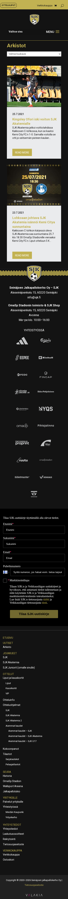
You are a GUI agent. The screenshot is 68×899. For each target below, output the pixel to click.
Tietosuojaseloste (13, 844)
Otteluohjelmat (11, 704)
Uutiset (8, 643)
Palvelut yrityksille (13, 801)
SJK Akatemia (11, 662)
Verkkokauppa (44, 5)
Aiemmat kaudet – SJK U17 (22, 741)
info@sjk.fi (34, 297)
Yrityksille (10, 797)
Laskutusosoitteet (13, 833)
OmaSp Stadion (12, 781)
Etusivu (8, 637)
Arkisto (7, 647)
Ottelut (8, 674)
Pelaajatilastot (13, 764)
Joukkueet (10, 653)
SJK (5, 657)
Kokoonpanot (11, 748)
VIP (7, 693)
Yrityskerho (11, 817)
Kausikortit (11, 688)
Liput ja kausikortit (13, 677)
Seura (7, 771)
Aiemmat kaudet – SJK (20, 730)
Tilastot (7, 754)
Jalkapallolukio (11, 791)
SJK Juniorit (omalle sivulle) (19, 667)
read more (22, 152)
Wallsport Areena (13, 786)
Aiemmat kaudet (14, 725)
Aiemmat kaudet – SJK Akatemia (25, 736)
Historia (7, 775)
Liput (8, 683)
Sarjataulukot (12, 759)
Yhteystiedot (12, 824)
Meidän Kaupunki (15, 812)
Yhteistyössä (10, 806)
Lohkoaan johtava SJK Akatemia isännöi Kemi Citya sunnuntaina (33, 222)
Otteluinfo (9, 699)
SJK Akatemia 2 (14, 720)
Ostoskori (8, 859)
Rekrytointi (9, 839)
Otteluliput (8, 5)
